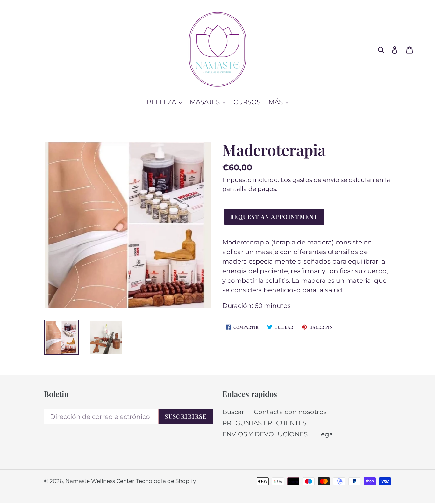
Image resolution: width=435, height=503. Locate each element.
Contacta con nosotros (290, 412)
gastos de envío (315, 180)
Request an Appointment (274, 217)
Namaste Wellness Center (99, 481)
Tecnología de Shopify (166, 481)
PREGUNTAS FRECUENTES (264, 423)
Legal (326, 434)
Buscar (233, 412)
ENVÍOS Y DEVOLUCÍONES (265, 434)
